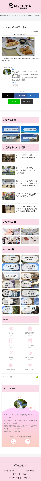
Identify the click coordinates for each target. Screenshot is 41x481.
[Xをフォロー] (13, 85)
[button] (27, 101)
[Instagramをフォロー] (16, 85)
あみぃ (14, 69)
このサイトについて (11, 471)
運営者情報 (30, 471)
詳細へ (14, 82)
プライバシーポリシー (20, 474)
